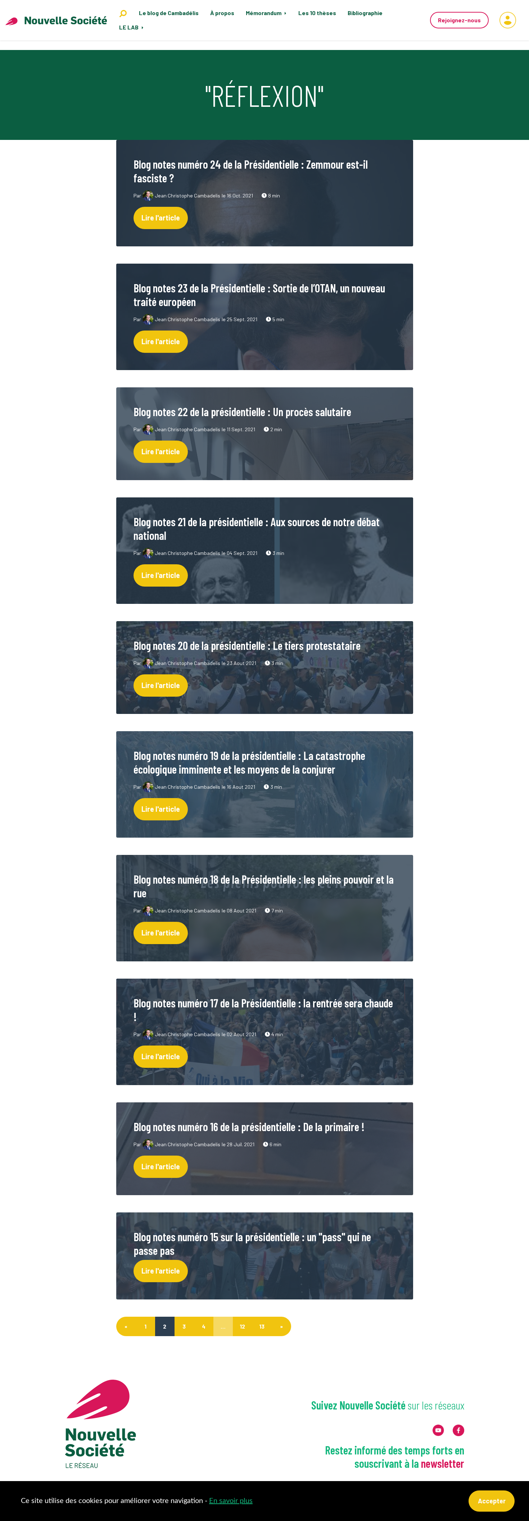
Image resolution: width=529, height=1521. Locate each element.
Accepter (492, 1501)
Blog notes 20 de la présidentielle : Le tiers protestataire (247, 645)
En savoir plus (231, 1500)
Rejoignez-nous (459, 20)
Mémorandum (264, 12)
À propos (222, 12)
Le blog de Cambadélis (169, 12)
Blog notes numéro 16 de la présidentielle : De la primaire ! (249, 1126)
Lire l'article (160, 217)
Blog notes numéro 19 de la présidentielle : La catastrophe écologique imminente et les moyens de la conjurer (249, 762)
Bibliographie (365, 12)
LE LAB (129, 27)
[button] (508, 20)
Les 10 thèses (317, 12)
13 (261, 1326)
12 (242, 1326)
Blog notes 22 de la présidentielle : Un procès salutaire (242, 411)
